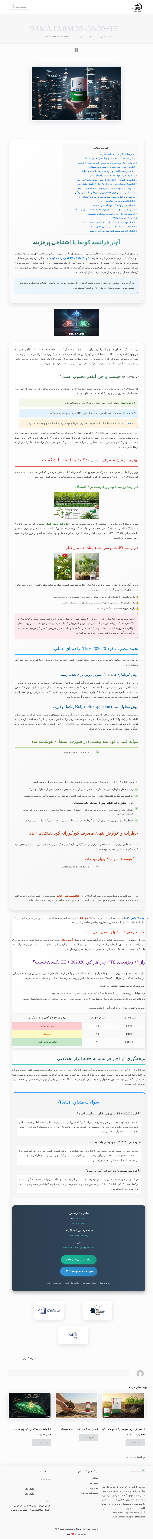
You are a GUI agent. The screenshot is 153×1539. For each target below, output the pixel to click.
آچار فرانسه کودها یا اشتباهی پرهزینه (118, 154)
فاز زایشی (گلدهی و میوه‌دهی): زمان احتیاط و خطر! (109, 171)
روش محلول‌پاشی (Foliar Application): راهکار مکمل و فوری (106, 184)
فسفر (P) (127, 413)
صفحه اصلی (106, 36)
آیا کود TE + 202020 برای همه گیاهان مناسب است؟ (109, 222)
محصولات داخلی (90, 1488)
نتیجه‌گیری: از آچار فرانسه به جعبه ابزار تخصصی (112, 214)
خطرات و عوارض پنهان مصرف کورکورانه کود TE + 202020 (107, 197)
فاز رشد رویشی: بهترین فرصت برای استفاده (113, 167)
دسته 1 (78, 36)
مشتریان (94, 1483)
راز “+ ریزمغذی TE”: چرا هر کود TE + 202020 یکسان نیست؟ (106, 209)
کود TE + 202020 (130, 377)
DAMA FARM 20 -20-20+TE (56, 36)
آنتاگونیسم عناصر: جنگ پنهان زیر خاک (116, 201)
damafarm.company (78, 1235)
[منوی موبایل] (37, 6)
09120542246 (78, 1223)
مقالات (91, 36)
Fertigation (110, 675)
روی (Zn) (141, 918)
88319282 (30, 1489)
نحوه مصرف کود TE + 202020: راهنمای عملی (113, 175)
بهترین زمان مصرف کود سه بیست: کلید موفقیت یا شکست (107, 163)
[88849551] (29, 1484)
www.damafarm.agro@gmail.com (79, 1247)
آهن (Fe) (130, 918)
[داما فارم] (137, 6)
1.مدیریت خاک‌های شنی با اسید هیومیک (79, 1429)
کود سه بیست (93, 460)
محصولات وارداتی (89, 1493)
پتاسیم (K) (126, 423)
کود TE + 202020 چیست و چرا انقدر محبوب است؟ (111, 158)
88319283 (30, 1494)
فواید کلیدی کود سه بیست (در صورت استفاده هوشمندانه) (107, 188)
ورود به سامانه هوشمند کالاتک (79, 1271)
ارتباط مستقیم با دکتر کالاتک (78, 1259)
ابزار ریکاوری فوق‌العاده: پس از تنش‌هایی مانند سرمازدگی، (105, 192)
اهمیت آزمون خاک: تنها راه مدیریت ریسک (114, 205)
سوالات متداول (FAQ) (124, 218)
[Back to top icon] (15, 1533)
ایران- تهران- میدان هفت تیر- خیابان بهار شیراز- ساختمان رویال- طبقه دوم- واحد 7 (30, 1507)
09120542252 (79, 1218)
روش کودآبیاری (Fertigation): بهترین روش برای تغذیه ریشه (107, 180)
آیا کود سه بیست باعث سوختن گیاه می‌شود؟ (113, 231)
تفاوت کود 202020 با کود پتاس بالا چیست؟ (114, 226)
